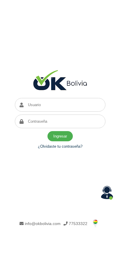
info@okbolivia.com (43, 223)
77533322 (78, 223)
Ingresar (60, 136)
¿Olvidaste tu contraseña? (60, 146)
